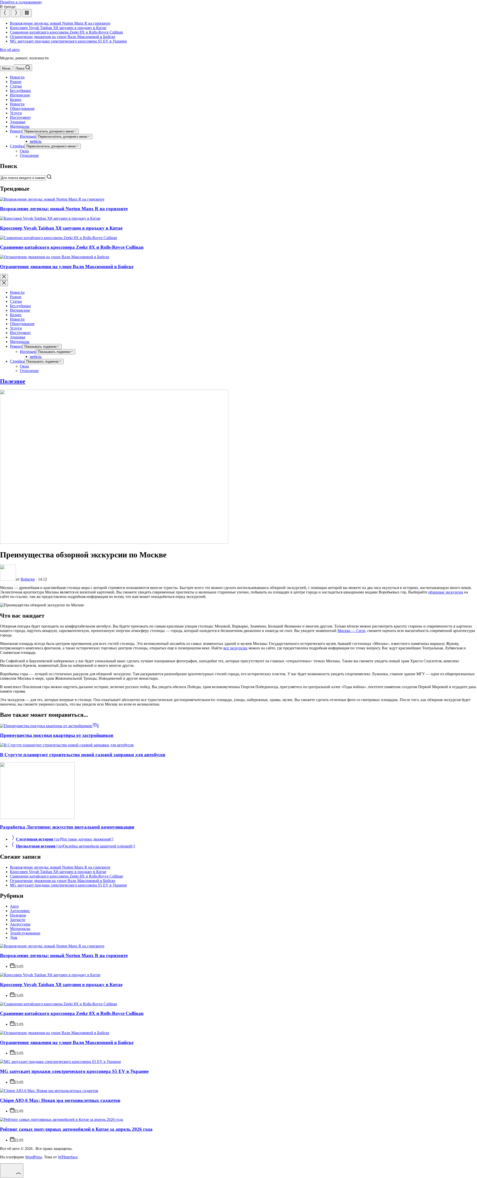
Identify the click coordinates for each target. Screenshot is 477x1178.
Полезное (12, 381)
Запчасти (17, 920)
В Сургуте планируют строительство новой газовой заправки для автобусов (82, 754)
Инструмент (20, 117)
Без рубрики (20, 90)
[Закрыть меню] (4, 283)
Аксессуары (20, 924)
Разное (15, 82)
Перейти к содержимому (21, 2)
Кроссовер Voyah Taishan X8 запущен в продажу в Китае (58, 28)
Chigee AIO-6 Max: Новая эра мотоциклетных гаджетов (60, 1100)
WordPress (33, 1157)
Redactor (28, 579)
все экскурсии (235, 648)
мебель (35, 141)
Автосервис (20, 911)
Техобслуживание (25, 933)
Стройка (17, 146)
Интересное (20, 95)
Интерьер (28, 136)
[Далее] (16, 13)
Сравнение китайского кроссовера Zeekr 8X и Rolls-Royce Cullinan (66, 32)
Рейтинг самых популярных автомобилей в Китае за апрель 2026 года (76, 1129)
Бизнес (16, 99)
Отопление (29, 155)
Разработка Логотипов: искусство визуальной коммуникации (67, 827)
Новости (17, 77)
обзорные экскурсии (445, 592)
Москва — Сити (351, 631)
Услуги (16, 113)
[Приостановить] (27, 13)
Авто (14, 906)
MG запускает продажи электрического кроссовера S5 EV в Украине (68, 41)
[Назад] (5, 13)
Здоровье (17, 122)
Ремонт (16, 131)
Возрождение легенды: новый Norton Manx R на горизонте (60, 23)
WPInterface (68, 1157)
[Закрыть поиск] (4, 277)
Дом (13, 937)
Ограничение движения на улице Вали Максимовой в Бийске (62, 37)
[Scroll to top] (11, 1170)
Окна (24, 151)
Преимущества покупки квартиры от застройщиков (56, 735)
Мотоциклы (20, 928)
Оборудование (22, 108)
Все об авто (10, 49)
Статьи (16, 86)
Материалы (19, 126)
